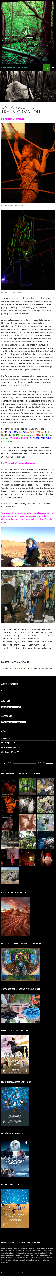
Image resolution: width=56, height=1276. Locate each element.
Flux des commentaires (10, 747)
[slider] (49, 763)
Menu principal (53, 67)
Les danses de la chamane (14, 67)
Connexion (5, 738)
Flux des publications (9, 743)
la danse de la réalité (9, 691)
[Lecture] (4, 763)
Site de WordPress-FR (10, 752)
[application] (28, 763)
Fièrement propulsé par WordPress (13, 1273)
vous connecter (19, 668)
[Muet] (44, 763)
